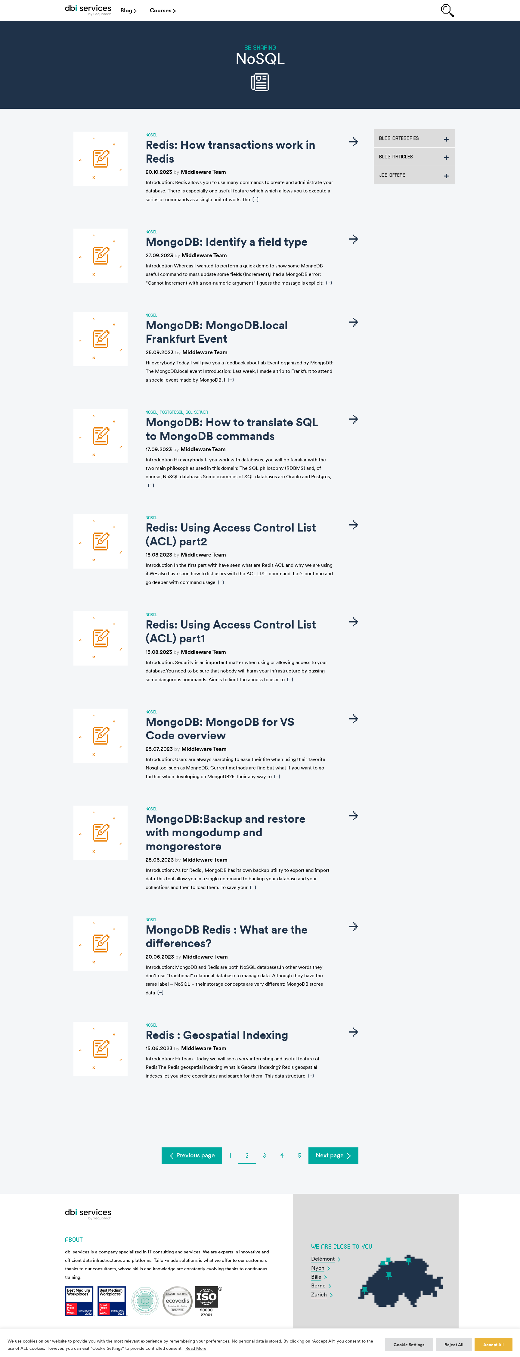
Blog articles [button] (396, 156)
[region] (260, 1342)
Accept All (493, 1344)
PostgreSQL (171, 412)
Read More (195, 1348)
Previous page (195, 1155)
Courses (161, 10)
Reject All (453, 1344)
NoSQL (151, 135)
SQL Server (197, 412)
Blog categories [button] (399, 138)
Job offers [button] (392, 174)
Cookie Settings (409, 1344)
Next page (330, 1155)
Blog (126, 10)
